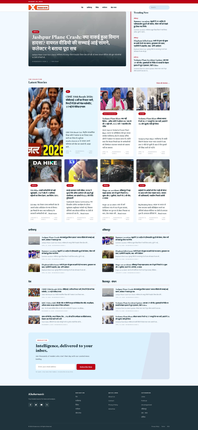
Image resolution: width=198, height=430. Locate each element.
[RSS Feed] (47, 405)
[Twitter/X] (36, 405)
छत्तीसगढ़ (89, 7)
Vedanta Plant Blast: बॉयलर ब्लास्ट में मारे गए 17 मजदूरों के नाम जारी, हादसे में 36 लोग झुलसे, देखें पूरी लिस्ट (152, 121)
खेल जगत (113, 7)
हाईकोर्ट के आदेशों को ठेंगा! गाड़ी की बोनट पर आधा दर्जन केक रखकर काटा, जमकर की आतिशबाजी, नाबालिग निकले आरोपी (152, 193)
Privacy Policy (113, 405)
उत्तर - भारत (144, 413)
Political (144, 400)
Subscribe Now (86, 367)
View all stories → (163, 83)
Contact (111, 400)
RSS (168, 427)
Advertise (111, 409)
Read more (53, 213)
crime (143, 396)
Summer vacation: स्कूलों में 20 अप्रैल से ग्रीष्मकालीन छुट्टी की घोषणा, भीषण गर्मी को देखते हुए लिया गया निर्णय (151, 24)
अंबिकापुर (106, 230)
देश (82, 7)
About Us (111, 396)
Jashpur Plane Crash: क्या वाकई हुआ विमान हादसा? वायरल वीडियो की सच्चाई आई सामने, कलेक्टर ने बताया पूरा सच (75, 43)
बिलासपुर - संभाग (109, 282)
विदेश (97, 7)
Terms (163, 427)
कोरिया (143, 417)
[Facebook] (30, 405)
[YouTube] (41, 405)
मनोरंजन (104, 7)
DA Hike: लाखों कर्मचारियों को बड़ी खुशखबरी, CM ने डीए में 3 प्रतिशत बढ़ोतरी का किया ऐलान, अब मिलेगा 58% (44, 193)
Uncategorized (146, 405)
